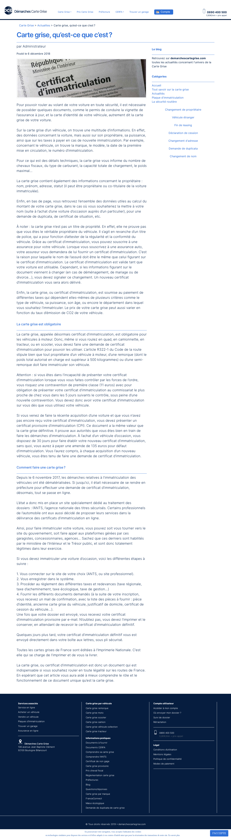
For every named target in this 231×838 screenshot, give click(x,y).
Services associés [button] (28, 703)
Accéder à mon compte (165, 708)
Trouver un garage (139, 11)
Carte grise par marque (98, 794)
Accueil (156, 85)
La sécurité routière (164, 101)
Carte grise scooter (96, 717)
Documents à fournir (96, 742)
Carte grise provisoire (97, 766)
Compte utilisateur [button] (163, 703)
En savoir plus (174, 835)
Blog (88, 784)
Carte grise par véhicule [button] (99, 703)
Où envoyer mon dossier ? (167, 712)
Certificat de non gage (97, 761)
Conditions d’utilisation (165, 749)
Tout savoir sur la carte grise (170, 89)
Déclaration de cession (183, 133)
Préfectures (92, 779)
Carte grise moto (94, 712)
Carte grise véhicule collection (102, 726)
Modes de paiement (163, 763)
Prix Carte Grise (85, 11)
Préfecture (104, 11)
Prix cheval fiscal (94, 770)
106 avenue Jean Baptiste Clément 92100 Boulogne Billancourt (36, 747)
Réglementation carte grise (100, 775)
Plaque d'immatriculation (167, 97)
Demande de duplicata (183, 148)
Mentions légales (162, 754)
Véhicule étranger (183, 117)
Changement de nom (183, 156)
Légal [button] (156, 745)
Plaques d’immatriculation (31, 721)
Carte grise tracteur (96, 731)
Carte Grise (64, 11)
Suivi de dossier (161, 717)
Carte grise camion (96, 722)
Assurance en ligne (28, 730)
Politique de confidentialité (167, 759)
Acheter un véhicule (28, 712)
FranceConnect (94, 798)
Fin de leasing (183, 125)
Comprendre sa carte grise (100, 752)
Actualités (158, 93)
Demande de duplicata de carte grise (105, 807)
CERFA (119, 11)
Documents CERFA (95, 747)
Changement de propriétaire (183, 109)
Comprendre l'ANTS (96, 756)
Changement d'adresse (183, 140)
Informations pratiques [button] (98, 738)
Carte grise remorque (97, 708)
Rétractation (159, 722)
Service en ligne (26, 707)
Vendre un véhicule (28, 716)
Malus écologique (95, 803)
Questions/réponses (96, 789)
